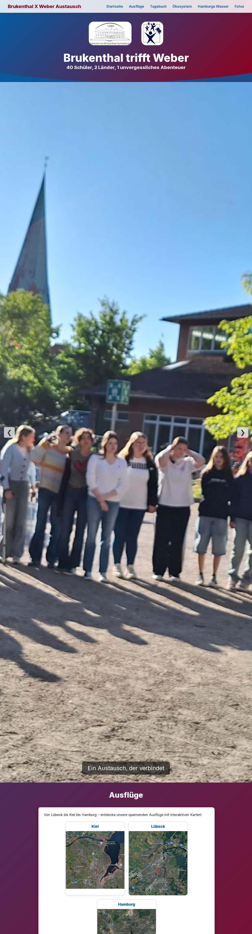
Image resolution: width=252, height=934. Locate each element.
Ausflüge (136, 6)
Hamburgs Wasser (213, 6)
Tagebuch (158, 6)
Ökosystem (182, 6)
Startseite (114, 6)
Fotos (239, 6)
